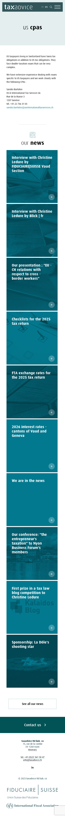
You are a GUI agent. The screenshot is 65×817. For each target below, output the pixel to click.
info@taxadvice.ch (32, 760)
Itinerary (32, 749)
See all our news (32, 704)
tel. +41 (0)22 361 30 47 (32, 757)
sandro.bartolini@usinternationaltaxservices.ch (29, 107)
